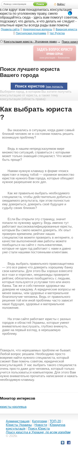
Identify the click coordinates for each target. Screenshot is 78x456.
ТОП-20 (55, 421)
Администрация (17, 421)
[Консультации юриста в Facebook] (68, 443)
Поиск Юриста (39, 428)
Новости (40, 425)
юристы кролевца (13, 406)
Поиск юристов (30, 86)
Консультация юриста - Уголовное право (30, 41)
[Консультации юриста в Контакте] (62, 443)
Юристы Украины (19, 425)
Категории (39, 421)
